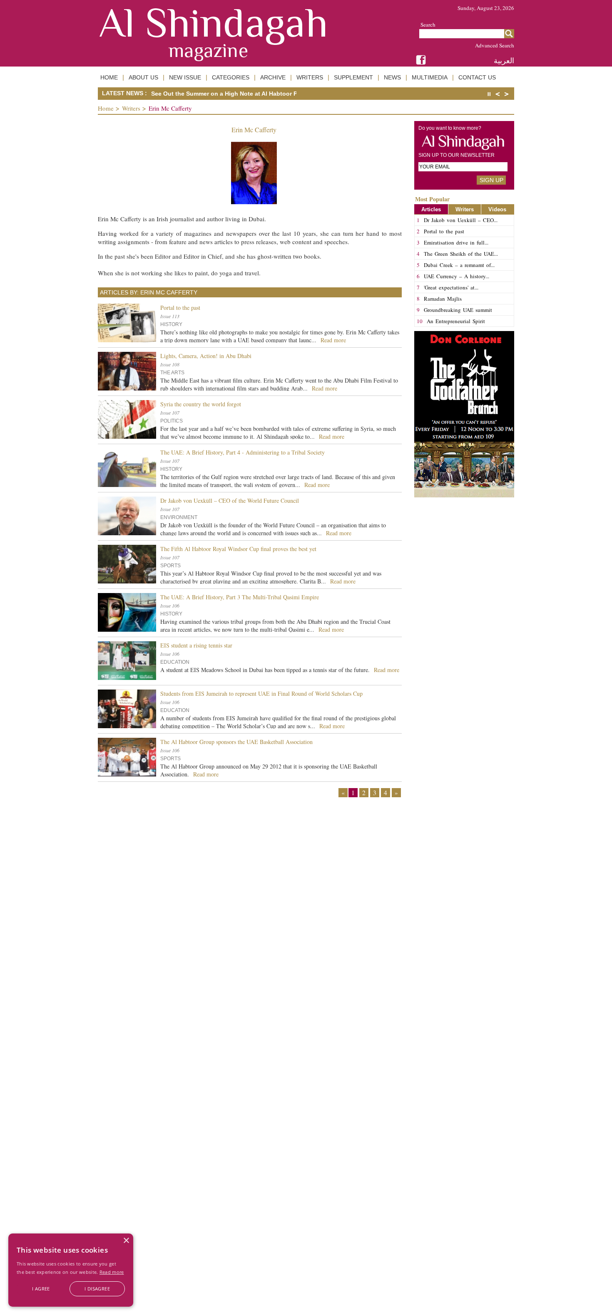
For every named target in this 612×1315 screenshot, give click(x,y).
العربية (504, 60)
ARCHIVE (273, 77)
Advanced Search (494, 45)
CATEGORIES (230, 77)
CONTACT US (477, 77)
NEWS (392, 77)
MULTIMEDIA (430, 77)
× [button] (126, 1241)
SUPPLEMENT (353, 77)
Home (106, 108)
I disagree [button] (97, 1288)
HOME (109, 77)
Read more (112, 1272)
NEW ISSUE (185, 77)
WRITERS (309, 77)
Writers (131, 108)
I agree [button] (41, 1288)
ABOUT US (143, 77)
